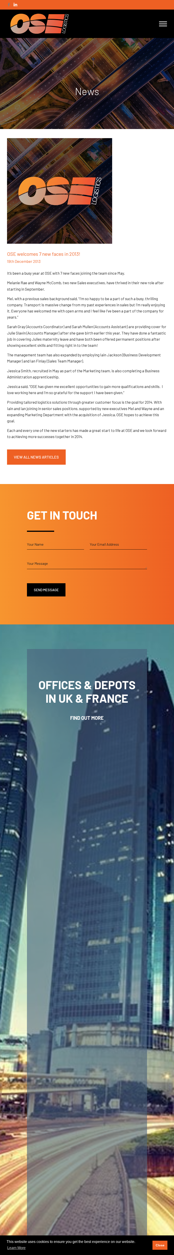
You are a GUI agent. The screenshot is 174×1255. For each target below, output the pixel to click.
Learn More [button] (16, 1248)
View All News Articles (36, 457)
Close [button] (160, 1245)
